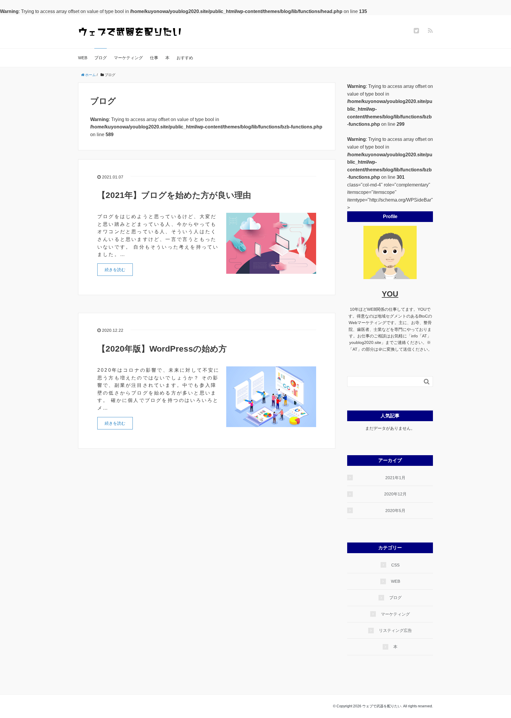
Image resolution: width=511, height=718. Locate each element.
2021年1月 (395, 477)
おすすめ (185, 57)
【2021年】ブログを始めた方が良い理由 (174, 195)
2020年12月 (395, 494)
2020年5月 (395, 510)
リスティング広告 (395, 630)
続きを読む (115, 269)
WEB (82, 57)
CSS (395, 565)
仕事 (154, 57)
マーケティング (128, 57)
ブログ (100, 57)
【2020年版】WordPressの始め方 (162, 348)
